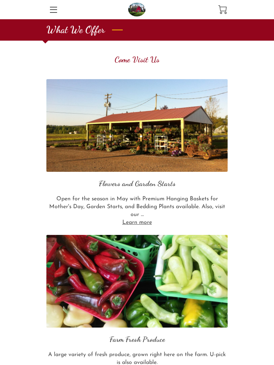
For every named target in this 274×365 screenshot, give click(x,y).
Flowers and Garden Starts (137, 183)
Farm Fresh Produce (137, 339)
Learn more (137, 222)
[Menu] (53, 10)
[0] (222, 9)
